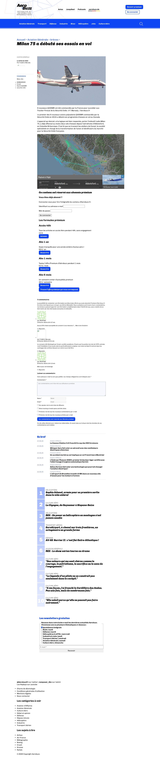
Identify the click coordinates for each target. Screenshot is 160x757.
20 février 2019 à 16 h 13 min (46, 363)
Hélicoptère (83, 24)
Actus (60, 9)
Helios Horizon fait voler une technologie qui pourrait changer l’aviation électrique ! (76, 468)
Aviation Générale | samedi (54, 641)
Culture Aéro (104, 24)
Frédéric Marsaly (24, 62)
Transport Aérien (55, 453)
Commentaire (41, 380)
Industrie (64, 24)
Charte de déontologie (26, 689)
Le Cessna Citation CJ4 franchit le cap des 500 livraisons (74, 443)
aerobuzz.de (94, 9)
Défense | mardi (49, 632)
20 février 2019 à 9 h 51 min (45, 341)
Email (39, 402)
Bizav (73, 24)
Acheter (43, 236)
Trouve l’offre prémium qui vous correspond (59, 289)
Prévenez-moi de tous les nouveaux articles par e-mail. (56, 415)
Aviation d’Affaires (24, 706)
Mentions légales (24, 693)
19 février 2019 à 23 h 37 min (46, 322)
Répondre (42, 328)
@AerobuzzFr (22, 682)
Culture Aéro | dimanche (53, 643)
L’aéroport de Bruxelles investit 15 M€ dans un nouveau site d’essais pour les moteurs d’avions (75, 475)
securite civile (21, 88)
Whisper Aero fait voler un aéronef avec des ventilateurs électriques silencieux (74, 449)
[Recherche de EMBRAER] (140, 24)
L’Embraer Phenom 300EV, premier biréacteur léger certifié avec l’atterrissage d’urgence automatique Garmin (77, 461)
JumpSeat (70, 9)
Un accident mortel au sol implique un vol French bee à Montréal (77, 455)
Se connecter (132, 12)
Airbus (19, 735)
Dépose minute (23, 718)
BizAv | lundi (48, 630)
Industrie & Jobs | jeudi (52, 636)
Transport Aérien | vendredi (54, 638)
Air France (21, 738)
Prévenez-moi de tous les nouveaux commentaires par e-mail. (58, 411)
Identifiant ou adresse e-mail (51, 206)
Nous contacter (23, 696)
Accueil (21, 39)
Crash (19, 745)
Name (39, 398)
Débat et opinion (23, 713)
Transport (42, 24)
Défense (53, 24)
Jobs (93, 24)
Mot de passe (44, 211)
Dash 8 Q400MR (22, 86)
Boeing (19, 742)
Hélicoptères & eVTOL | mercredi (56, 634)
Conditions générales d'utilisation (31, 691)
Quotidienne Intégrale (52, 627)
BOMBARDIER (21, 82)
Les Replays (22, 684)
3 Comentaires (21, 76)
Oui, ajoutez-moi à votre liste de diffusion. (51, 405)
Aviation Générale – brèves (43, 39)
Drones (20, 747)
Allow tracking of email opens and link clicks (52, 408)
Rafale (19, 750)
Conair (19, 84)
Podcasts (82, 9)
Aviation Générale (27, 24)
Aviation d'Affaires (55, 441)
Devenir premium (134, 7)
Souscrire (44, 253)
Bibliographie (22, 740)
